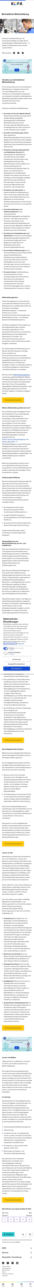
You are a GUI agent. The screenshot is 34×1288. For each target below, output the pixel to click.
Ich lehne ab (16, 659)
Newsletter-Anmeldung (11, 1257)
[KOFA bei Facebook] (8, 1263)
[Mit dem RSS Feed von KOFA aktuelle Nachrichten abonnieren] (23, 1234)
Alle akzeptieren (16, 668)
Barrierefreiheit (6, 1270)
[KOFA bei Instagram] (13, 1263)
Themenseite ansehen (13, 400)
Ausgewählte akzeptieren (16, 664)
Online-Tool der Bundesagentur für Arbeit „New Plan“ (15, 440)
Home (3, 1286)
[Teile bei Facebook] (18, 53)
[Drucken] (30, 1234)
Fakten (3, 1272)
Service (5, 1252)
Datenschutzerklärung (7, 1273)
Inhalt (21, 1286)
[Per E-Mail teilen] (23, 53)
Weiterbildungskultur (22, 375)
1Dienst (11, 650)
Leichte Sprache (6, 1266)
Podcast (9, 1234)
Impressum (4, 1275)
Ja (16, 70)
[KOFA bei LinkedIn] (3, 1263)
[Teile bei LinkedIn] (14, 53)
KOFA (4, 1248)
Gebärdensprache (6, 1268)
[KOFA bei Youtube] (17, 1263)
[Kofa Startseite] (17, 3)
